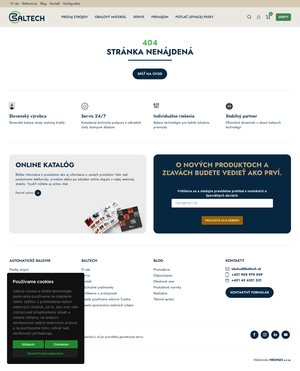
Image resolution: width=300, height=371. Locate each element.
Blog (43, 3)
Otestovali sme (164, 281)
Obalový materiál (110, 16)
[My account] (258, 17)
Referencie (29, 3)
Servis (138, 16)
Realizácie (160, 293)
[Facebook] (254, 335)
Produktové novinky (167, 287)
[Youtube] (286, 335)
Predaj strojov (74, 16)
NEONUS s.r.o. (280, 360)
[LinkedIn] (275, 335)
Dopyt (283, 17)
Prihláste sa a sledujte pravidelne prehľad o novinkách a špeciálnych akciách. (222, 193)
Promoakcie (162, 269)
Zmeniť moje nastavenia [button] (45, 353)
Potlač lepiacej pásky (194, 16)
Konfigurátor (71, 3)
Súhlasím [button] (28, 344)
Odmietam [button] (61, 344)
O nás (15, 3)
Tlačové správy (164, 299)
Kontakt (55, 3)
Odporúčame (163, 275)
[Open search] (249, 17)
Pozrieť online (24, 193)
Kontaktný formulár (249, 292)
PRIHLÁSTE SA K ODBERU (222, 220)
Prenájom (159, 16)
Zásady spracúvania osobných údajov (107, 305)
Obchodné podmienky (97, 287)
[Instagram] (265, 335)
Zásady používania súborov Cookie (106, 299)
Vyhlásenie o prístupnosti (99, 293)
